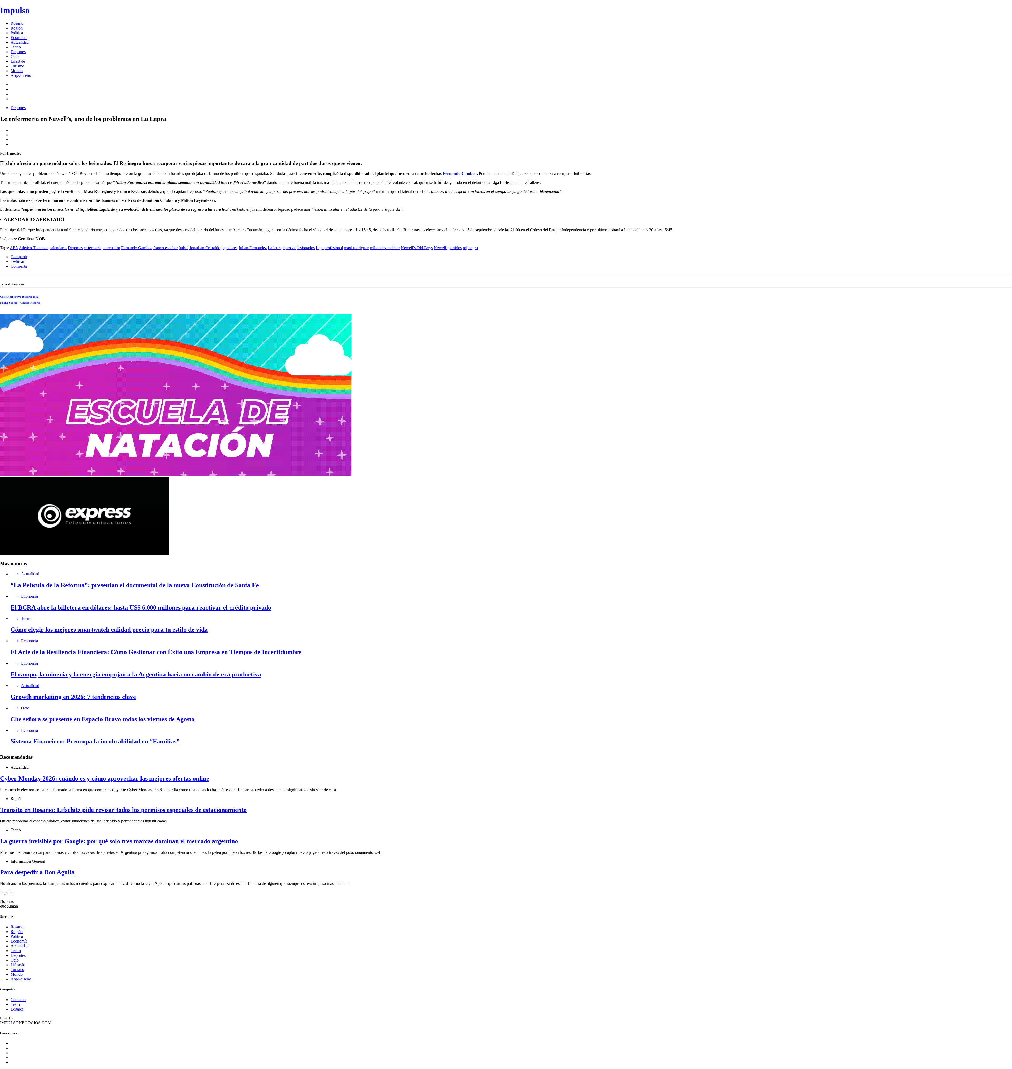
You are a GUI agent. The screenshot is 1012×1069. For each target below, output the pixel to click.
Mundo (17, 70)
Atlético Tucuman (33, 248)
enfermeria (92, 248)
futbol (183, 248)
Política (17, 33)
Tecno (16, 47)
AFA (14, 248)
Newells (440, 248)
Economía (19, 37)
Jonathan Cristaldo (204, 248)
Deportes (18, 52)
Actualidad (20, 42)
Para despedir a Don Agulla (37, 872)
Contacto (18, 999)
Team (15, 1004)
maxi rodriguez (356, 248)
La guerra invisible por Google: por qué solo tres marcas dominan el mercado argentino (119, 841)
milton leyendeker (385, 248)
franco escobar (165, 248)
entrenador (111, 248)
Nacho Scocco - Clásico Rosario (20, 302)
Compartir (19, 256)
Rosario (17, 23)
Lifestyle (18, 61)
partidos (455, 248)
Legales (17, 1009)
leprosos (289, 248)
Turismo (17, 66)
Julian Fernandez (253, 248)
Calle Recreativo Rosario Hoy (19, 296)
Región (17, 28)
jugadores (229, 248)
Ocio (15, 56)
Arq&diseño (21, 75)
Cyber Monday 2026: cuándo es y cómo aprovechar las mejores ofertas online (104, 778)
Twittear (17, 261)
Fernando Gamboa (460, 173)
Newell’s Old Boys (417, 248)
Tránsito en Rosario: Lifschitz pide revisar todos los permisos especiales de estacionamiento (123, 809)
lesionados (306, 248)
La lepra (274, 248)
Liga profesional (329, 248)
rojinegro (470, 248)
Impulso (15, 10)
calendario (58, 248)
